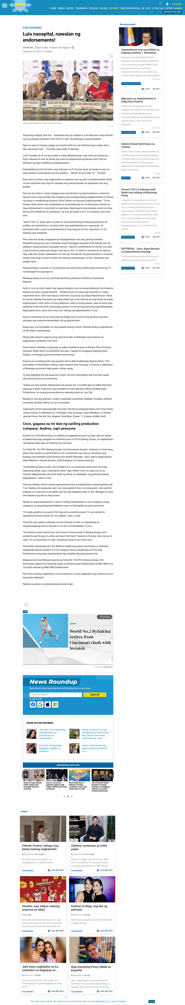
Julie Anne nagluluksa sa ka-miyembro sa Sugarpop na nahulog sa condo (40, 968)
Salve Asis (77, 915)
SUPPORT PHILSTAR (172, 12)
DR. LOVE (146, 8)
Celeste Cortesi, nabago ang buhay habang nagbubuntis (40, 847)
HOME (53, 8)
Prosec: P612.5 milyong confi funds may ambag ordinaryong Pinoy (139, 192)
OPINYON (93, 8)
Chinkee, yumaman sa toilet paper (89, 847)
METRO (70, 8)
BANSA (61, 8)
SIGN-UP (94, 694)
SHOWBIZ (114, 8)
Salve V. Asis (41, 47)
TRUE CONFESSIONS (130, 8)
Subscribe (176, 4)
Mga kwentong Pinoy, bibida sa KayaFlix (91, 968)
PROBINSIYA (81, 8)
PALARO (104, 8)
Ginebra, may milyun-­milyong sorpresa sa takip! (41, 907)
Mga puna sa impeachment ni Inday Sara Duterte (138, 100)
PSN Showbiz (32, 27)
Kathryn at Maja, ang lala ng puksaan (89, 907)
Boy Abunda (29, 854)
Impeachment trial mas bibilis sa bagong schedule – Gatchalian (140, 51)
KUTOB (169, 8)
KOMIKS (178, 8)
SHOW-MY (28, 47)
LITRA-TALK (158, 8)
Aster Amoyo (78, 854)
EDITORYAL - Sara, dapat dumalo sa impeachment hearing (140, 250)
